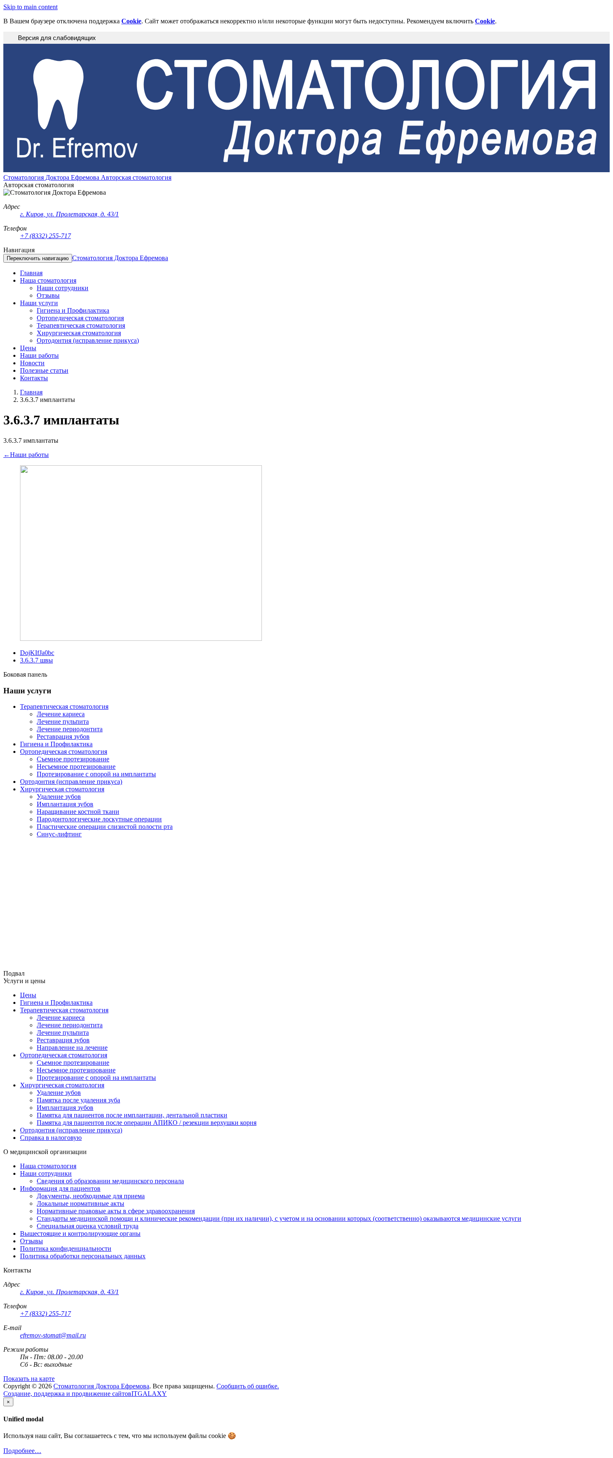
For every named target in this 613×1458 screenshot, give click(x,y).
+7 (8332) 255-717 (45, 235)
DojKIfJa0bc (37, 652)
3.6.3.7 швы (36, 660)
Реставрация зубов (63, 736)
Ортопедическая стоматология (63, 751)
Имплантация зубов (65, 804)
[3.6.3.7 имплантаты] (141, 638)
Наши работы (26, 454)
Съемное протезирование (73, 759)
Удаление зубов (59, 796)
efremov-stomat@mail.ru (53, 1335)
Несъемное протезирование (76, 766)
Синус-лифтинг (59, 834)
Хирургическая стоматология (62, 789)
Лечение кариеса (61, 714)
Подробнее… (22, 1450)
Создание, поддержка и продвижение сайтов (67, 1393)
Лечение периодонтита (70, 729)
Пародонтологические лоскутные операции (99, 819)
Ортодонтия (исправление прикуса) (71, 781)
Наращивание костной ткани (78, 811)
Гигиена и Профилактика (56, 744)
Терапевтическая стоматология (64, 706)
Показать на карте (29, 1378)
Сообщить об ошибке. (247, 1386)
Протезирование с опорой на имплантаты (96, 774)
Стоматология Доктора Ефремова (120, 257)
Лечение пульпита (63, 721)
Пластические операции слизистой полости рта (105, 826)
